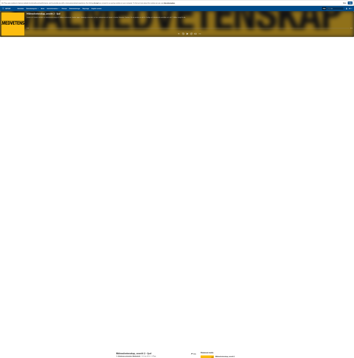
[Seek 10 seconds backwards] (183, 33)
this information (169, 3)
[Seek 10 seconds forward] (191, 33)
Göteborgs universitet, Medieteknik (129, 356)
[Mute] (195, 33)
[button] (200, 33)
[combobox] (178, 33)
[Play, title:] (187, 33)
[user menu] (346, 8)
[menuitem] (20, 8)
